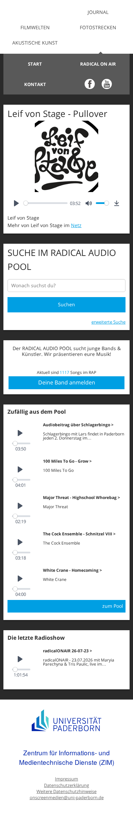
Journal (98, 12)
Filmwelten (35, 27)
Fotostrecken (98, 27)
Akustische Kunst (35, 42)
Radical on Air (98, 64)
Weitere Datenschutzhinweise (66, 791)
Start (35, 64)
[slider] (46, 203)
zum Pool (112, 606)
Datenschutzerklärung (66, 785)
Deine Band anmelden (66, 382)
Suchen (66, 304)
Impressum (66, 779)
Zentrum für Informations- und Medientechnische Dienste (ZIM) (66, 757)
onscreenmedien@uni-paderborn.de (67, 798)
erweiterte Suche (108, 322)
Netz (76, 225)
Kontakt (35, 84)
